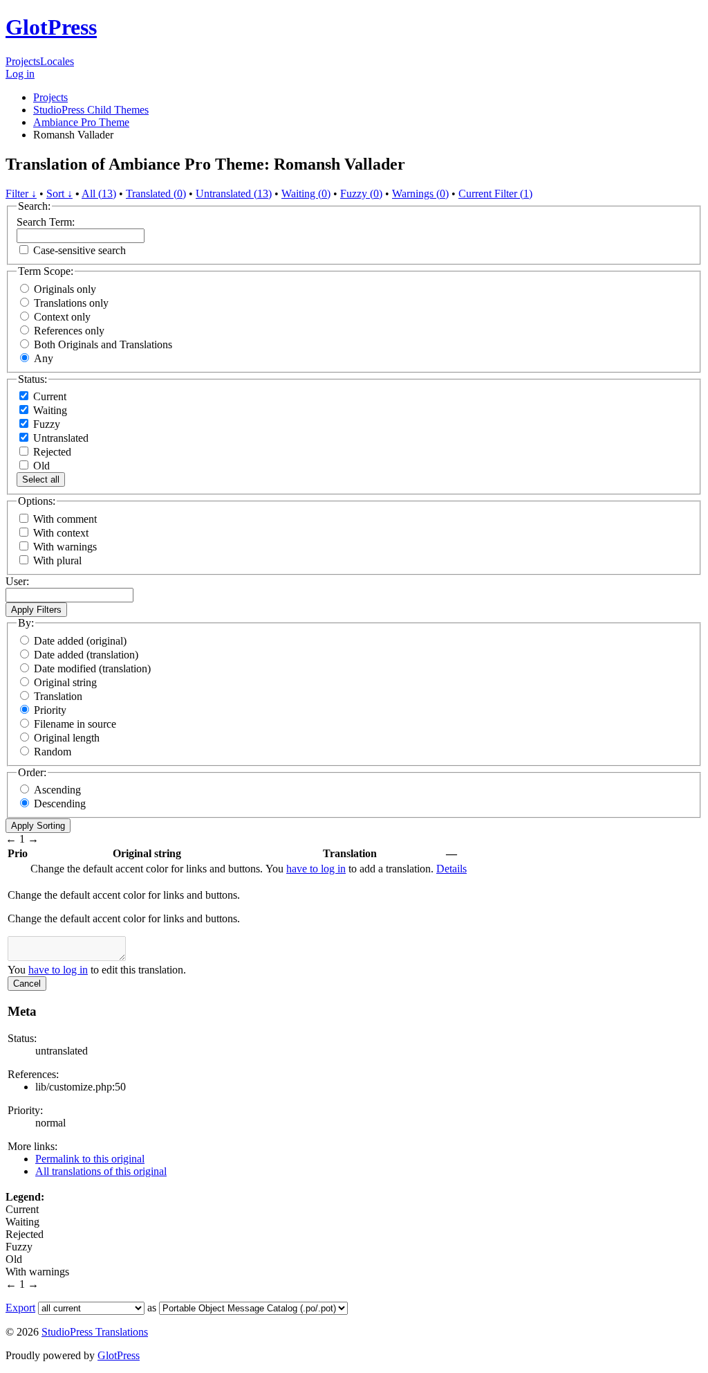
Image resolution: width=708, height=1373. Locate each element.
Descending (60, 803)
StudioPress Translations (94, 1332)
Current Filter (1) (495, 193)
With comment (65, 519)
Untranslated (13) (234, 193)
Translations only (71, 303)
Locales (57, 61)
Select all (40, 479)
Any (43, 358)
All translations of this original (101, 1171)
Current (48, 396)
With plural (57, 560)
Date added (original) (80, 641)
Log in (20, 74)
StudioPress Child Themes (91, 110)
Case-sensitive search (79, 250)
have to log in (316, 868)
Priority (50, 710)
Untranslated (59, 438)
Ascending (57, 790)
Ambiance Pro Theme (81, 122)
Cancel (27, 983)
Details (451, 868)
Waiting (48, 410)
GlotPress (51, 27)
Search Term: (46, 222)
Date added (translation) (86, 655)
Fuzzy (45, 424)
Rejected (50, 452)
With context (60, 533)
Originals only (65, 289)
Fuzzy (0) (361, 193)
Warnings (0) (420, 193)
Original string (65, 682)
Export (20, 1307)
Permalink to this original (90, 1159)
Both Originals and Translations (103, 344)
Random (52, 751)
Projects (23, 61)
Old (40, 466)
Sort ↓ (59, 193)
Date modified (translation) (92, 668)
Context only (62, 317)
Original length (67, 738)
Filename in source (75, 724)
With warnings (65, 547)
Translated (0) (156, 193)
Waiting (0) (305, 193)
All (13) (99, 193)
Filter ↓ (21, 193)
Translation (58, 696)
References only (69, 330)
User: (17, 581)
